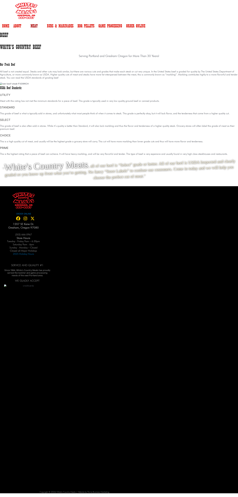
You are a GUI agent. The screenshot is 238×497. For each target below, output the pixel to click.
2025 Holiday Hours (23, 253)
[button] (18, 218)
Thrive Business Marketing (98, 491)
